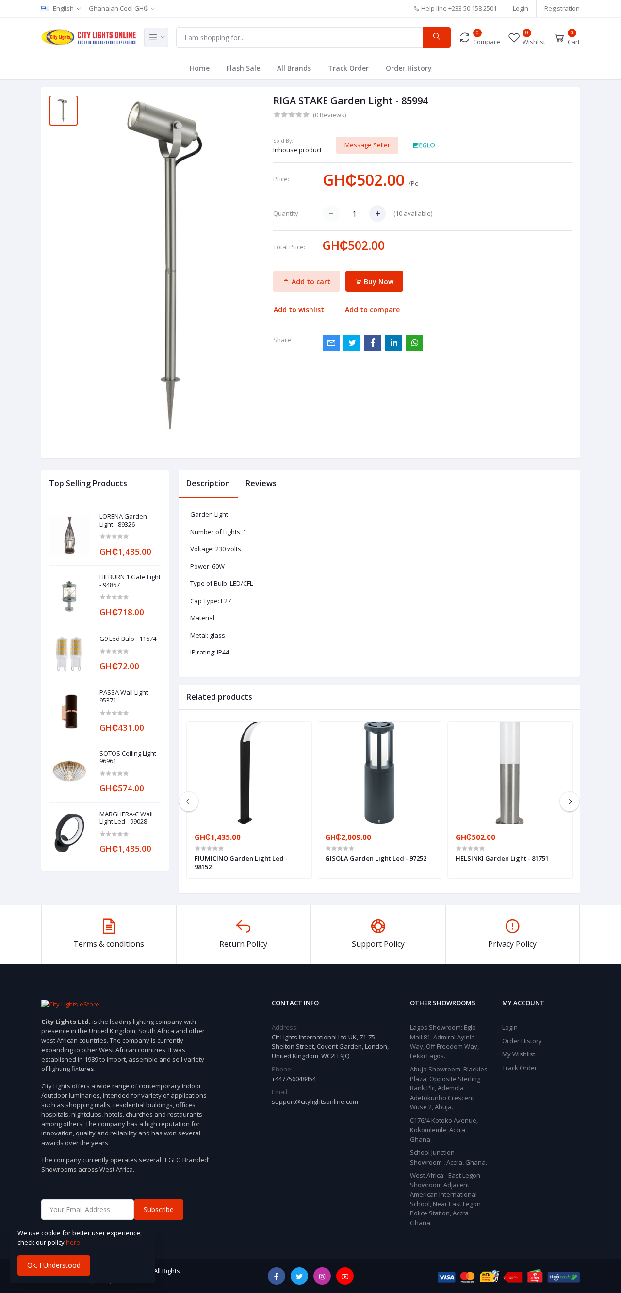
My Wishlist (518, 1054)
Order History (409, 68)
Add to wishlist (299, 309)
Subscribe (159, 1209)
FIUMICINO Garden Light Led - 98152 (241, 862)
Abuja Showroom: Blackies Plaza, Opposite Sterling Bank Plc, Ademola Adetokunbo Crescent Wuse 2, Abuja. (449, 1088)
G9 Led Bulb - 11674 (127, 639)
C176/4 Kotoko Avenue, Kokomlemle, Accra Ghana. (444, 1130)
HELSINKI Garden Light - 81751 (502, 858)
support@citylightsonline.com (315, 1101)
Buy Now (377, 281)
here (73, 1242)
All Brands (294, 68)
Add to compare (372, 309)
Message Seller (367, 145)
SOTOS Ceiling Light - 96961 (129, 757)
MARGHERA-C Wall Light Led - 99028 (126, 818)
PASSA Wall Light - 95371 (125, 696)
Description (208, 483)
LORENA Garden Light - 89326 (123, 520)
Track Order (348, 68)
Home (200, 68)
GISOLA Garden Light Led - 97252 (375, 858)
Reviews (261, 483)
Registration (562, 8)
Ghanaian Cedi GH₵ (118, 8)
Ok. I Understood (54, 1265)
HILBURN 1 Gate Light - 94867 (130, 581)
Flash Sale (243, 68)
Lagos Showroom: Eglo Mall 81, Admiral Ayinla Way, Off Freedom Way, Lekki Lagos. (444, 1041)
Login (520, 8)
